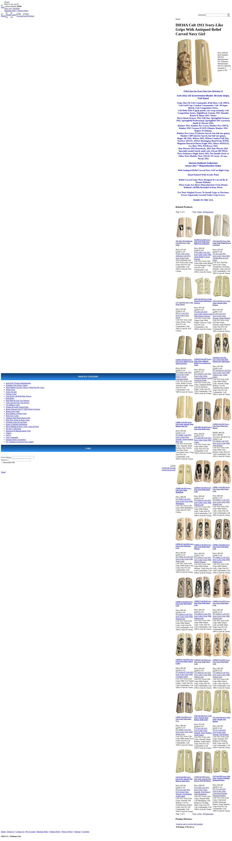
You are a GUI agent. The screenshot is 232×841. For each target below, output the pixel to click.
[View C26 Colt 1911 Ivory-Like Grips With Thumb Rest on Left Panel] (222, 260)
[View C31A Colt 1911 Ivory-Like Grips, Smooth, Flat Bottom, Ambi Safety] (185, 796)
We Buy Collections (13, 429)
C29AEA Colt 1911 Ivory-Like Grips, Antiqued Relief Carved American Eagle (203, 362)
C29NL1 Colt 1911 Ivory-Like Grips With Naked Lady (221, 489)
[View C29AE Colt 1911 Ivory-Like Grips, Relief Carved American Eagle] (185, 379)
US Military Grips (13, 405)
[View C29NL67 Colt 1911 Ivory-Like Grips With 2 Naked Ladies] (185, 677)
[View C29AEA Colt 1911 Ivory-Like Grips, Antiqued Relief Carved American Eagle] (203, 380)
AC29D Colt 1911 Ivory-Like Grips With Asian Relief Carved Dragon (202, 242)
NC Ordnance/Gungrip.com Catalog (20, 442)
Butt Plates (10, 398)
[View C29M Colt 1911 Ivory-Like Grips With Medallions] (185, 503)
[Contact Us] (13, 17)
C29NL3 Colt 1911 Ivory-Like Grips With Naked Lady (221, 547)
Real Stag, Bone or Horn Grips (17, 420)
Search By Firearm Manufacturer (18, 383)
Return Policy (22, 11)
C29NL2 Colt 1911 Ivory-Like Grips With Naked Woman (203, 547)
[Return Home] (2, 7)
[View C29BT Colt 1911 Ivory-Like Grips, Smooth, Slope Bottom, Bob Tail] (185, 441)
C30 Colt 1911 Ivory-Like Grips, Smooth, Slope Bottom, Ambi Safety (203, 718)
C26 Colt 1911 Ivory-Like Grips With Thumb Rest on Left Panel (222, 243)
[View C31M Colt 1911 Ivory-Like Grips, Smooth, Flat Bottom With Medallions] (203, 794)
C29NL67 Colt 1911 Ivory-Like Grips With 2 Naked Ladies (185, 661)
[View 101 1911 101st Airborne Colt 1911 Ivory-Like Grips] (185, 258)
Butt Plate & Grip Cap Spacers (17, 400)
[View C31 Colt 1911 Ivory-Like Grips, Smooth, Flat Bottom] (222, 734)
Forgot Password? (169, 470)
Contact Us (20, 832)
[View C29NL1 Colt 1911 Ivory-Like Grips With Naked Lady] (222, 504)
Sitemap (77, 832)
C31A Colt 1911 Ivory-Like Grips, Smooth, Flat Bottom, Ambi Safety (184, 779)
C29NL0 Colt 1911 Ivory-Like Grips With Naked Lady (203, 489)
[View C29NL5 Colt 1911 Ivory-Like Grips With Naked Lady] (203, 618)
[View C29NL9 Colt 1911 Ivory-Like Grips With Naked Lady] (222, 677)
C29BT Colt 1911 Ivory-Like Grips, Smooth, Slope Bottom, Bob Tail (184, 424)
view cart (7, 8)
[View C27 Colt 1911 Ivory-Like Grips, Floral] (185, 318)
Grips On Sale (11, 392)
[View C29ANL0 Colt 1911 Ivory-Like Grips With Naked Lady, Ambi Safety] (222, 377)
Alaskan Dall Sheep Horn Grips (18, 418)
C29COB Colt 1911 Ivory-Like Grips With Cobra (203, 428)
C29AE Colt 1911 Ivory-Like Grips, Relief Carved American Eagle (184, 361)
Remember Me (9, 462)
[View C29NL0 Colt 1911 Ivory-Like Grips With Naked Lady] (203, 505)
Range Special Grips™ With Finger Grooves (23, 409)
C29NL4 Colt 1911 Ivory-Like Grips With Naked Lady (184, 603)
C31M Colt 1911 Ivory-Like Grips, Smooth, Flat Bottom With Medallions (202, 779)
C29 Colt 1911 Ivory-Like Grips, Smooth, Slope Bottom (221, 303)
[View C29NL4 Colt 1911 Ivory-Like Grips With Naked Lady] (185, 619)
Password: (4, 460)
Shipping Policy (10, 11)
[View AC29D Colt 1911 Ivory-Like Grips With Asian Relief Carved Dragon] (203, 259)
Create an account (169, 468)
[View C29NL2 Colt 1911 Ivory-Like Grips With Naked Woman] (203, 562)
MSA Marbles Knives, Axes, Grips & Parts (22, 427)
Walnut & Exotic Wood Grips (17, 407)
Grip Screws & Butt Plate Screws (18, 396)
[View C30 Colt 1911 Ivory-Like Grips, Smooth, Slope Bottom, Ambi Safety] (203, 735)
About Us (10, 832)
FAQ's (8, 435)
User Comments (12, 437)
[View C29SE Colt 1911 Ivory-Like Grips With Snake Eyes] (185, 734)
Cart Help (85, 832)
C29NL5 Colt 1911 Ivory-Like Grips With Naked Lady (203, 603)
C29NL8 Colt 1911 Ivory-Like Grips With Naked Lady (203, 662)
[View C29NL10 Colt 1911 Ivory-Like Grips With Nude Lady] (185, 561)
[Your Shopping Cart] (6, 2)
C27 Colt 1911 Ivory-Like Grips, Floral (184, 303)
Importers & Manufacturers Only (18, 431)
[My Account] (19, 16)
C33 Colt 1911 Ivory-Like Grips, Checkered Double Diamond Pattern (221, 778)
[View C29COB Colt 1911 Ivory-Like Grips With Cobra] (203, 442)
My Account (30, 832)
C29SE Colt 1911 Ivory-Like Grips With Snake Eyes (184, 719)
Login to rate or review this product (189, 824)
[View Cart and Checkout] (28, 16)
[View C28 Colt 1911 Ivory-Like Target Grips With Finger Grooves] (203, 316)
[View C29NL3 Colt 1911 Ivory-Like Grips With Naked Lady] (222, 562)
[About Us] (8, 17)
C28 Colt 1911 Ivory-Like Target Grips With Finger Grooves (203, 301)
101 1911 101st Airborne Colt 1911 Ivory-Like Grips (184, 243)
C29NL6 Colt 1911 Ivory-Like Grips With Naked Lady (221, 603)
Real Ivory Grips (12, 416)
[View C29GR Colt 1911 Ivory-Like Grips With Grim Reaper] (222, 445)
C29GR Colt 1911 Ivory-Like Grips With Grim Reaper (221, 426)
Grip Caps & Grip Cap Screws (17, 403)
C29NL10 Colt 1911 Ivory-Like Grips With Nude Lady (185, 546)
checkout (16, 8)
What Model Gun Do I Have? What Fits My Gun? (25, 387)
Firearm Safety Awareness (16, 440)
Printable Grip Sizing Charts (16, 385)
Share (3, 472)
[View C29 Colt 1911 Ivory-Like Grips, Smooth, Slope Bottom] (222, 318)
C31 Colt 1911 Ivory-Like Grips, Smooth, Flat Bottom (221, 719)
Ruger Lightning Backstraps (16, 424)
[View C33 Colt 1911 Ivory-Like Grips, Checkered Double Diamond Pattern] (222, 796)
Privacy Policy (67, 832)
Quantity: (221, 68)
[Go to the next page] (208, 212)
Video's (8, 433)
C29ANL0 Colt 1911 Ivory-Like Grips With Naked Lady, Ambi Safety (221, 359)
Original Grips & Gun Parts (16, 422)
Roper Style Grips (13, 411)
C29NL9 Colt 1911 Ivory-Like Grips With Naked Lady (221, 662)
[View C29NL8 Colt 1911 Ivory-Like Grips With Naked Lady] (203, 677)
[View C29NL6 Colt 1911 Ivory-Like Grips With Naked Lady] (222, 618)
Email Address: (6, 457)
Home (3, 832)
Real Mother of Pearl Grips (16, 413)
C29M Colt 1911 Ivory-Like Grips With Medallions (184, 490)
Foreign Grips (11, 394)
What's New (10, 390)
